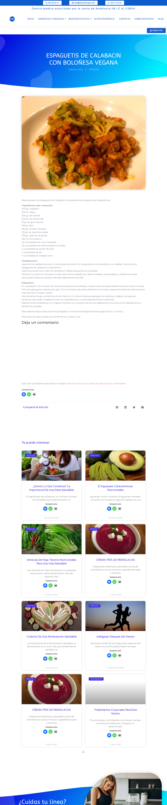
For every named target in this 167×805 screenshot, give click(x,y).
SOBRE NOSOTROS (144, 19)
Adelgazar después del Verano (115, 636)
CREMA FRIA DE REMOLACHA (115, 560)
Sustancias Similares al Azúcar (115, 786)
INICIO (30, 19)
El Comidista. (117, 311)
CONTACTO (124, 19)
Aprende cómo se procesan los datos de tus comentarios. (96, 383)
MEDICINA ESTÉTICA (79, 19)
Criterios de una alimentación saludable (52, 636)
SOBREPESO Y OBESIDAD (51, 19)
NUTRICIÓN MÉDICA (104, 19)
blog (78, 316)
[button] (117, 407)
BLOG (161, 19)
